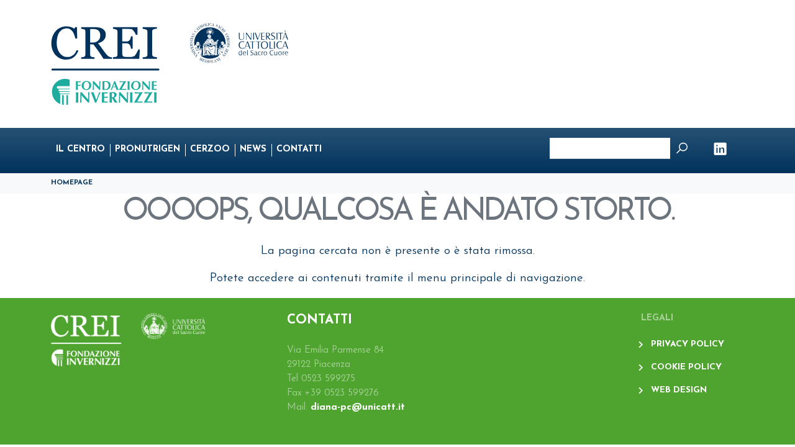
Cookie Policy (686, 367)
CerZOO (210, 149)
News (253, 149)
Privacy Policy (687, 344)
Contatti (299, 149)
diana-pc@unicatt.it (358, 407)
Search (682, 148)
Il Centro (80, 149)
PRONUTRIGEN (147, 149)
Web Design (679, 390)
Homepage (72, 182)
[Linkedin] (722, 150)
